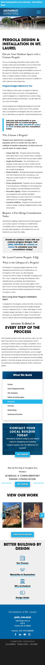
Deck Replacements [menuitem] (16, 389)
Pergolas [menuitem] (11, 401)
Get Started (22, 454)
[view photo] (12, 515)
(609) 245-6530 (22, 618)
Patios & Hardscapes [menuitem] (16, 397)
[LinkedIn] (20, 634)
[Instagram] (29, 634)
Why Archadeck (22, 586)
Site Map (34, 644)
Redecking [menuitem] (12, 410)
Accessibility (11, 644)
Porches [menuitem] (11, 406)
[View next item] (41, 515)
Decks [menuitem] (10, 384)
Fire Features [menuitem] (13, 393)
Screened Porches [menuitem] (15, 414)
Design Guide (22, 598)
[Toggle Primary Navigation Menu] (39, 12)
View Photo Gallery (22, 534)
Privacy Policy (23, 644)
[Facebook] (15, 634)
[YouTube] (24, 634)
